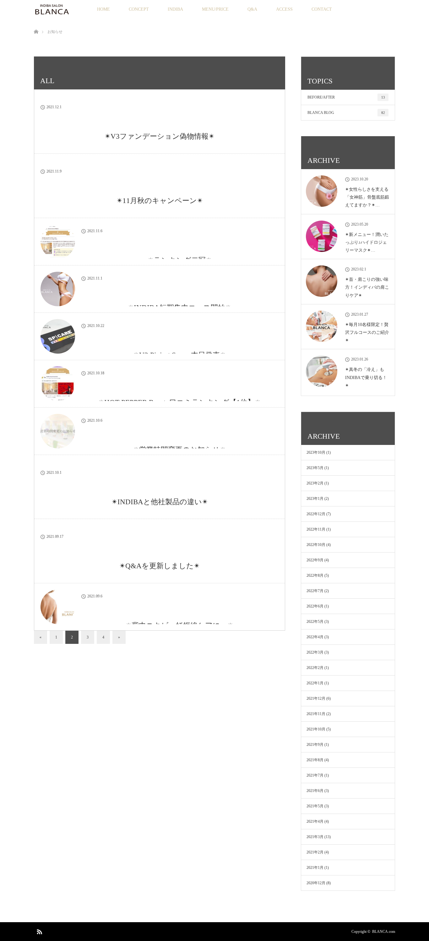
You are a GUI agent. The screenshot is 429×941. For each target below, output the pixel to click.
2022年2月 (315, 668)
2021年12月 (316, 698)
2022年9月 (315, 560)
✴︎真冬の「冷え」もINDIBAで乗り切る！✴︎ (366, 377)
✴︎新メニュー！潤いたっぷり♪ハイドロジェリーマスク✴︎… (366, 242)
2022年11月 (316, 529)
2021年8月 (315, 760)
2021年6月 (315, 791)
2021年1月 (315, 867)
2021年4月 (315, 821)
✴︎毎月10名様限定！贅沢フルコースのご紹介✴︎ (367, 332)
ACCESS (284, 9)
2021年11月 (316, 714)
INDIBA (175, 9)
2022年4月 (315, 637)
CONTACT (322, 9)
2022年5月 (315, 621)
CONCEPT (139, 9)
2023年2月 (315, 483)
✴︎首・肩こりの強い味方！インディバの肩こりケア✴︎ (367, 287)
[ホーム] (36, 24)
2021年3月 (315, 837)
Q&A (252, 9)
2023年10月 (316, 452)
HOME (103, 9)
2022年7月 (315, 591)
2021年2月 (315, 852)
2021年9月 (315, 744)
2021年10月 (316, 729)
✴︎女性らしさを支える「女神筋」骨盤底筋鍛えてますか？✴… (367, 197)
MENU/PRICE (215, 9)
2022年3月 (315, 652)
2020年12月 (316, 883)
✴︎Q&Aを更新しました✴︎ (159, 566)
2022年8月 (315, 575)
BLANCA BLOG (346, 112)
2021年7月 (315, 775)
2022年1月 (315, 683)
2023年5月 (315, 468)
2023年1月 (315, 498)
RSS (38, 930)
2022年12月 (316, 514)
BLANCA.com (383, 931)
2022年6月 (315, 606)
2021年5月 (315, 806)
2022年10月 (316, 545)
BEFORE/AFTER (346, 97)
